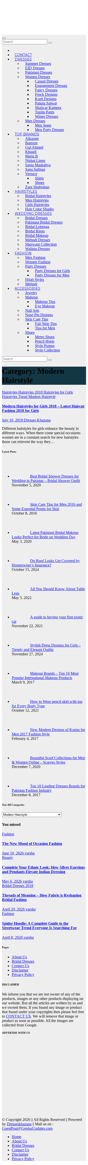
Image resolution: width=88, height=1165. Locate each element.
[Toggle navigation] (4, 38)
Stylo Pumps (45, 346)
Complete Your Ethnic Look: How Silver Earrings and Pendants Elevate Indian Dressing (43, 869)
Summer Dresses (38, 63)
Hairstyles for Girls (58, 392)
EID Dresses (35, 68)
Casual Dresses (46, 81)
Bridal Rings (35, 231)
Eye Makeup (45, 306)
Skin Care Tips (36, 319)
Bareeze (31, 143)
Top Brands (27, 134)
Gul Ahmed (34, 147)
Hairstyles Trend (15, 397)
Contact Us (20, 966)
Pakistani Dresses (38, 72)
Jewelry (31, 293)
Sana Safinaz (35, 169)
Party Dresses (35, 266)
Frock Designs (46, 94)
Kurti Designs (45, 99)
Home (16, 1137)
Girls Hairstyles (37, 205)
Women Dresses (37, 77)
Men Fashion (35, 257)
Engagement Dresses (51, 86)
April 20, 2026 (14, 909)
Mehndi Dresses (37, 240)
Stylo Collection (47, 350)
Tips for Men (45, 328)
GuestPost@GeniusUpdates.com (27, 1128)
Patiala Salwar (46, 103)
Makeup (31, 297)
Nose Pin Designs (39, 315)
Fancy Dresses (46, 90)
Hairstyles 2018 (31, 392)
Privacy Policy (23, 975)
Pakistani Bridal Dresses (44, 222)
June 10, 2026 (13, 853)
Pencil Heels (44, 341)
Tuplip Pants (44, 112)
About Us (19, 957)
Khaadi (30, 152)
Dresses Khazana (37, 420)
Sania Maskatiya (38, 165)
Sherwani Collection (41, 244)
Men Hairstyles (37, 200)
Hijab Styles (34, 279)
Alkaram (32, 138)
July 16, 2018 (13, 420)
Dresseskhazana (19, 1124)
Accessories (27, 288)
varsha (30, 853)
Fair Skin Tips (46, 324)
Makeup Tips (45, 302)
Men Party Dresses (49, 130)
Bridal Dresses (36, 218)
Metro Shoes (45, 337)
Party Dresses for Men (52, 275)
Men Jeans (43, 125)
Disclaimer (20, 970)
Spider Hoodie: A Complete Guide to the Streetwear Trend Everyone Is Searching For (39, 925)
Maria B (31, 156)
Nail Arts (32, 310)
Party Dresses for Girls (52, 271)
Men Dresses (35, 121)
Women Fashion (37, 262)
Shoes (39, 182)
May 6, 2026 (12, 881)
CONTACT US (18, 1016)
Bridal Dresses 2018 (17, 886)
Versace (31, 174)
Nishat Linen (35, 160)
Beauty (7, 857)
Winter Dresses (46, 116)
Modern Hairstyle (41, 397)
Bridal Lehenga (37, 227)
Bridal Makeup (36, 235)
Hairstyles (26, 191)
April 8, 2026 (13, 937)
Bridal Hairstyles (38, 196)
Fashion (23, 253)
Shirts (39, 178)
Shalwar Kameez (48, 108)
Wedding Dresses (33, 213)
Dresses (23, 59)
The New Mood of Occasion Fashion (32, 843)
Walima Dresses (37, 249)
